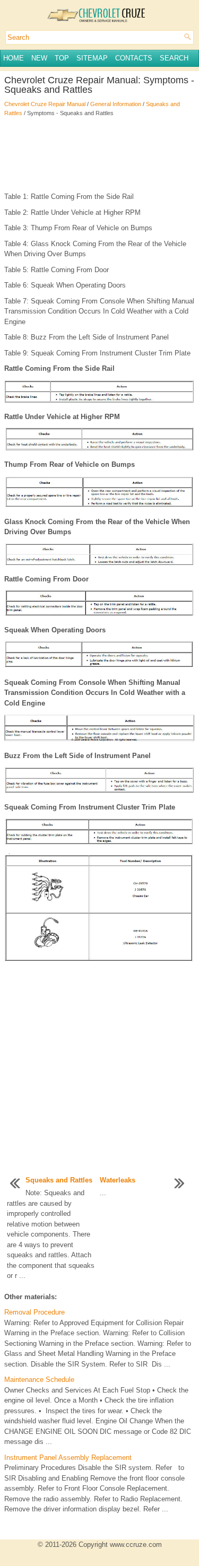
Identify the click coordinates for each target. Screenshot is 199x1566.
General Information (115, 104)
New (39, 58)
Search (174, 58)
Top (62, 58)
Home (13, 58)
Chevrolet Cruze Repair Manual (44, 104)
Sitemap (92, 58)
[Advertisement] (99, 154)
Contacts (133, 58)
